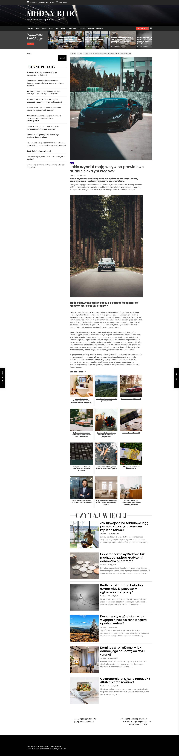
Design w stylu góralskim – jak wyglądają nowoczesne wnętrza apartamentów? (123, 619)
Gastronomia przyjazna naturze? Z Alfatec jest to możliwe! (125, 680)
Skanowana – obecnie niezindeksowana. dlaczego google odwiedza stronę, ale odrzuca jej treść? (139, 40)
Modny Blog (52, 13)
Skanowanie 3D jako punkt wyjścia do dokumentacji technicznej (112, 41)
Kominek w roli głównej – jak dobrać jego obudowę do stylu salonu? (122, 651)
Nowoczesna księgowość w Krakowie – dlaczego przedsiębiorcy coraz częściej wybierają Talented (46, 144)
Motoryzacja (61, 28)
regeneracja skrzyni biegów (95, 359)
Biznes (30, 28)
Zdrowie (91, 28)
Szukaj (29, 53)
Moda (51, 28)
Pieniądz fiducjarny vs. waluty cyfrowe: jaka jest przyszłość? (46, 166)
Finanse (44, 28)
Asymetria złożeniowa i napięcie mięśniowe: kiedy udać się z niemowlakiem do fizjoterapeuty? (44, 118)
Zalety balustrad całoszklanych (39, 151)
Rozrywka (72, 28)
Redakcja (99, 28)
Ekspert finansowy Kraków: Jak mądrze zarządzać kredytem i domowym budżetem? (60, 40)
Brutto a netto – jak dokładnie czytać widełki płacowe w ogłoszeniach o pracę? (86, 40)
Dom (37, 28)
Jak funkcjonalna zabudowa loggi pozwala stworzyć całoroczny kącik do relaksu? (124, 526)
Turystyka (82, 28)
